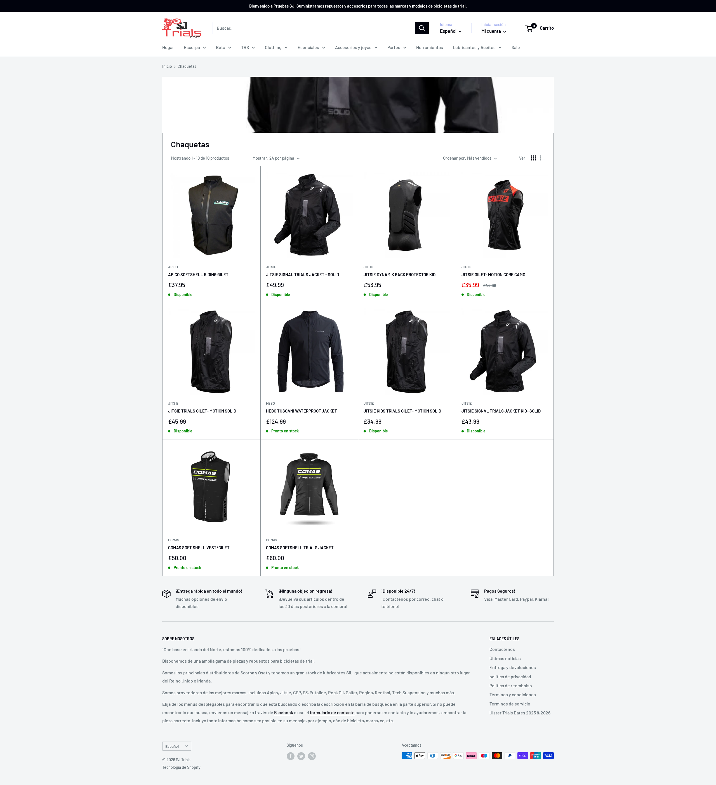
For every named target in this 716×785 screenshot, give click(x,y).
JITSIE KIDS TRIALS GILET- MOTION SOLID (402, 410)
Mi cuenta (491, 31)
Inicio (167, 66)
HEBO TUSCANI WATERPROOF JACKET (301, 410)
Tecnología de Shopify (181, 767)
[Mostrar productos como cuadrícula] (533, 157)
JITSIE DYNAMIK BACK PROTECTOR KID (399, 274)
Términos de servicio (509, 703)
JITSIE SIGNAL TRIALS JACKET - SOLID (302, 274)
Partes (393, 47)
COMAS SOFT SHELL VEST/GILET (199, 547)
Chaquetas (187, 66)
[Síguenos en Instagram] (312, 756)
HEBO (270, 403)
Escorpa (192, 47)
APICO (173, 267)
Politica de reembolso (510, 685)
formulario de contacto (332, 712)
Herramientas (429, 47)
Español (172, 746)
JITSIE (271, 267)
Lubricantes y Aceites (474, 47)
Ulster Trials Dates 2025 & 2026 (519, 712)
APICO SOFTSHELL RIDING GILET (198, 274)
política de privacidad (510, 676)
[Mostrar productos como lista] (542, 157)
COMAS (173, 540)
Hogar (168, 47)
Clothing (273, 47)
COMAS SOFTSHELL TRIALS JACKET (300, 547)
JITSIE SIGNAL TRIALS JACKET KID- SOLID (501, 410)
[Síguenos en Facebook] (291, 756)
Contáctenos (502, 649)
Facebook (283, 712)
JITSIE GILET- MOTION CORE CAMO (493, 274)
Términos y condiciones (512, 694)
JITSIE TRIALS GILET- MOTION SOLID (202, 410)
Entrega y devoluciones (512, 667)
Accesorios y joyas (353, 47)
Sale (516, 47)
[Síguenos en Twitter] (301, 756)
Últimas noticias (505, 658)
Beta (220, 47)
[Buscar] (422, 28)
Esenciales (308, 47)
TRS (245, 47)
